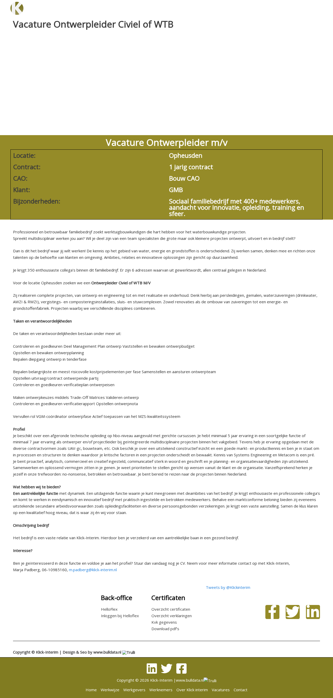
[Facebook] (181, 668)
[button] (293, 8)
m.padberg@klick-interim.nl (93, 569)
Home (49, 8)
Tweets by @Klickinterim (228, 587)
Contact (271, 8)
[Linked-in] (152, 668)
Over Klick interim (198, 8)
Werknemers (152, 8)
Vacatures (241, 8)
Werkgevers (113, 8)
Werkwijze (78, 8)
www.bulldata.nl (107, 652)
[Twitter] (166, 668)
